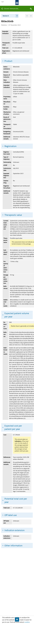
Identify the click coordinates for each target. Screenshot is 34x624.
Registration (10, 146)
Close (16, 619)
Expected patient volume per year (16, 315)
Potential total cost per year (15, 500)
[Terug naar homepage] (17, 2)
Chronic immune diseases (12, 9)
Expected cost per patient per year (13, 427)
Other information (13, 545)
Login (2, 1)
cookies (27, 622)
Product (8, 61)
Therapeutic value (13, 215)
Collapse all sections (31, 16)
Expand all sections (27, 16)
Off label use (10, 515)
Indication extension (14, 530)
